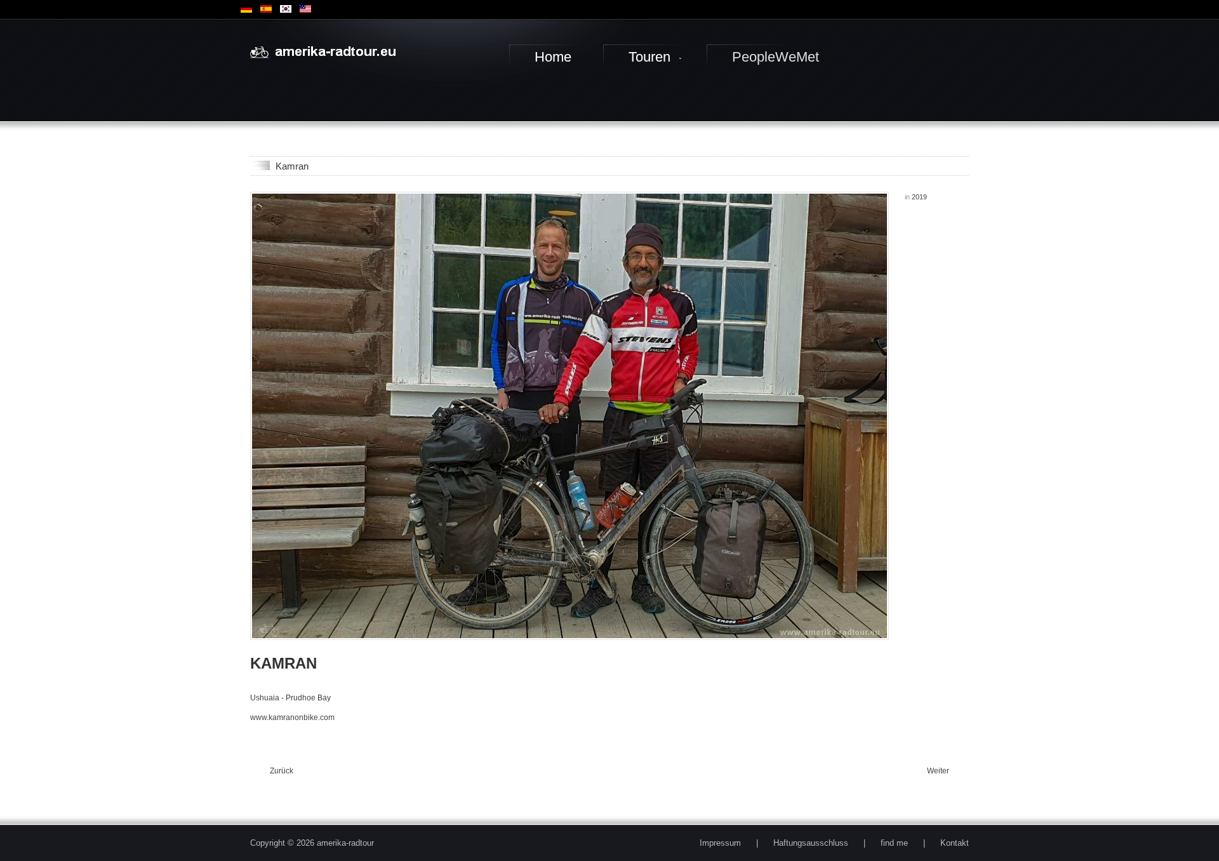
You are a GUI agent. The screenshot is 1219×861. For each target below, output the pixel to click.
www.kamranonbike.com (292, 717)
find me (894, 842)
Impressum (720, 842)
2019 (919, 197)
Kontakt (954, 842)
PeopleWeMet (775, 57)
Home (553, 57)
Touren (649, 57)
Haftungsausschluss (810, 842)
